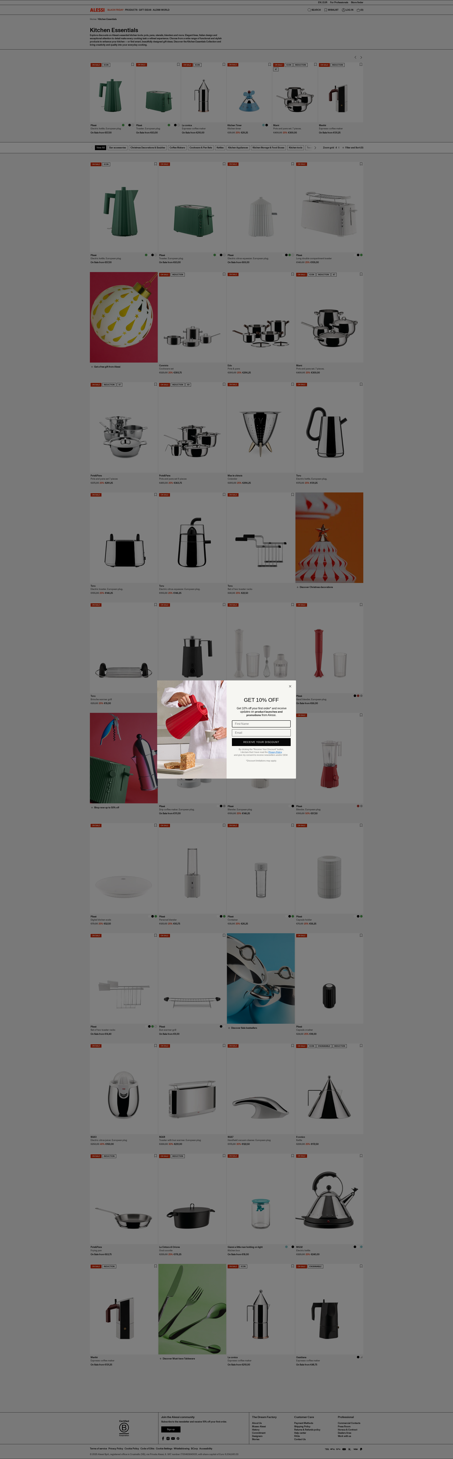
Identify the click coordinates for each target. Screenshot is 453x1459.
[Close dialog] (290, 686)
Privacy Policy (275, 752)
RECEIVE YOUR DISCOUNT (261, 742)
